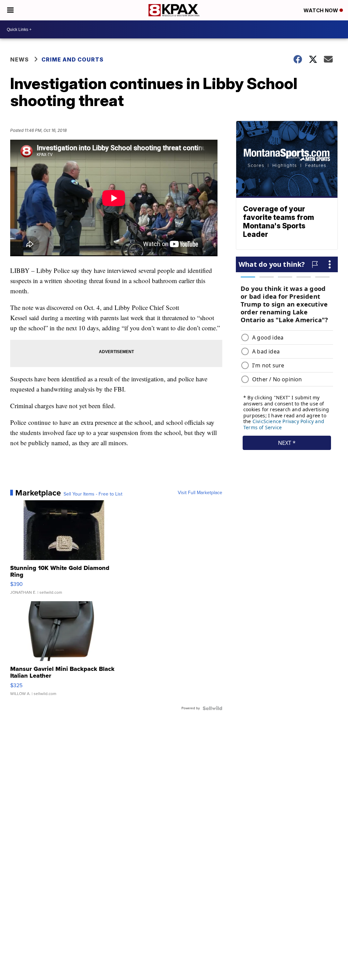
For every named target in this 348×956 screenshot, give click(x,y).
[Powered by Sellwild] (212, 708)
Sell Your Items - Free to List (93, 494)
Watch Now (321, 10)
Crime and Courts (72, 59)
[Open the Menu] (10, 10)
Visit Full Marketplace (200, 492)
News (19, 59)
